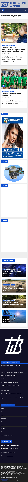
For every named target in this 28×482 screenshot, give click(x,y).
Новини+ (12, 91)
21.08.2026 (7, 275)
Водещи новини (11, 45)
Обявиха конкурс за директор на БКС (9, 382)
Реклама (3, 428)
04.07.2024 (6, 97)
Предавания (3, 418)
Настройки (12, 479)
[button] (25, 10)
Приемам (4, 479)
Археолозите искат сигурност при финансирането (13, 288)
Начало (2, 408)
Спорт (2, 425)
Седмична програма (5, 421)
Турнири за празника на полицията (11, 94)
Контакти (3, 431)
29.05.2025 (6, 53)
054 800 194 (12, 452)
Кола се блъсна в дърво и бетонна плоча (10, 385)
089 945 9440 (10, 456)
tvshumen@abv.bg (9, 459)
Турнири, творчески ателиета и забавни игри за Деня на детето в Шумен (13, 49)
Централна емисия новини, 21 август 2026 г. (11, 365)
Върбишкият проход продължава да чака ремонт (13, 303)
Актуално (5, 45)
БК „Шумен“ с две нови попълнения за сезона (11, 378)
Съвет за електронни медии (7, 435)
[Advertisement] (14, 203)
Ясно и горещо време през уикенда (9, 375)
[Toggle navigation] (14, 10)
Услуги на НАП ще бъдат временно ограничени (11, 393)
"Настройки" (12, 471)
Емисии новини (7, 269)
